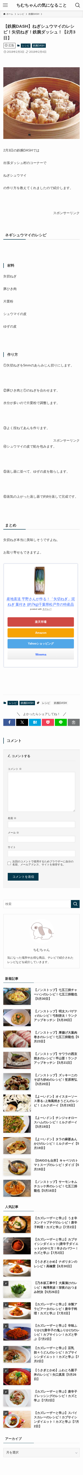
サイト (12, 847)
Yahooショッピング (41, 643)
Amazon (40, 632)
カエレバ (46, 609)
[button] (9, 722)
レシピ (25, 45)
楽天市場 (40, 621)
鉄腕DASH (38, 45)
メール (13, 832)
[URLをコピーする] (74, 722)
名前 (12, 818)
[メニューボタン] (5, 5)
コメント (15, 768)
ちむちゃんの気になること (41, 5)
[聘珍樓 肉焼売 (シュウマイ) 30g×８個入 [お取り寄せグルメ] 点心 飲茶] (41, 138)
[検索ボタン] (77, 5)
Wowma (40, 654)
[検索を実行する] (75, 904)
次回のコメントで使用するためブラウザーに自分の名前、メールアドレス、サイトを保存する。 (42, 863)
